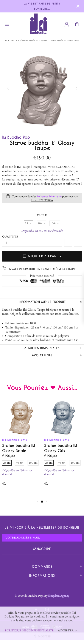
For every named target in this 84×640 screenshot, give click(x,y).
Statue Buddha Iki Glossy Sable (18, 448)
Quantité (10, 237)
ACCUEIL (10, 40)
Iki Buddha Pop (25, 24)
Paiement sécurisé (42, 276)
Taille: (42, 215)
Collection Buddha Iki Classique (32, 40)
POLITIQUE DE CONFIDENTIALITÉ (29, 630)
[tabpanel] (21, 448)
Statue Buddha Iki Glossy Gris (60, 448)
